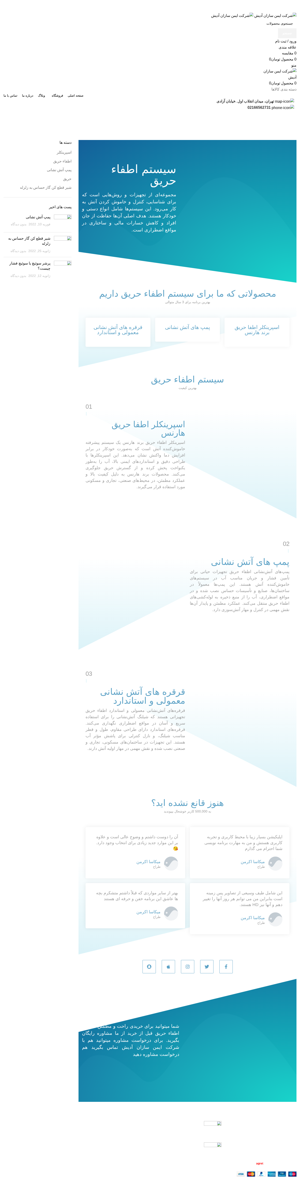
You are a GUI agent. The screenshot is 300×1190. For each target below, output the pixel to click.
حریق (67, 179)
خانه (293, 127)
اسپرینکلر (64, 152)
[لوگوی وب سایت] (274, 15)
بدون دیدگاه (18, 224)
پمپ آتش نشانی (59, 170)
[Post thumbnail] (62, 222)
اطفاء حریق (62, 161)
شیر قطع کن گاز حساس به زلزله (45, 187)
